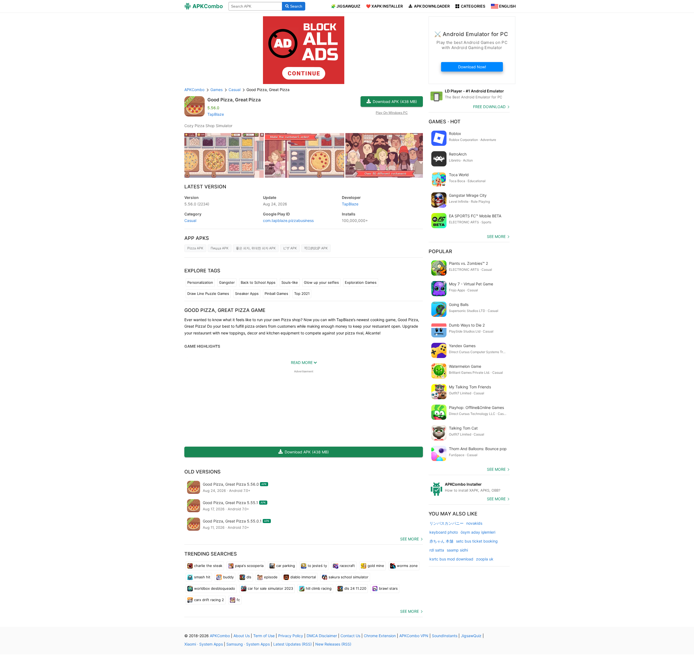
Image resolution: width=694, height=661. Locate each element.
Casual (190, 220)
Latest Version (205, 186)
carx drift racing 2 (209, 600)
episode (271, 577)
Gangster (227, 282)
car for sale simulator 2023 (270, 588)
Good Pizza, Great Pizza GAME (224, 310)
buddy (228, 577)
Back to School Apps (258, 282)
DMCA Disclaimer (322, 635)
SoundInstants (444, 635)
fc (238, 600)
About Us (241, 635)
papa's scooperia (249, 565)
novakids (474, 523)
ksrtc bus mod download (451, 559)
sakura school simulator (348, 577)
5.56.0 (196, 204)
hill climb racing (319, 588)
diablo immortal (303, 577)
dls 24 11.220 (355, 588)
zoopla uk (484, 559)
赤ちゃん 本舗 (441, 541)
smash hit (202, 577)
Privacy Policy (290, 635)
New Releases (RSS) (333, 644)
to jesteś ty (317, 565)
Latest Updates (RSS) (292, 644)
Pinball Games (276, 293)
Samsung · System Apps (248, 644)
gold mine (376, 565)
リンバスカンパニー (446, 523)
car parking (285, 565)
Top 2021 (302, 293)
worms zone (407, 565)
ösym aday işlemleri (478, 532)
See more (409, 539)
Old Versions (202, 472)
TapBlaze (215, 114)
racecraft (347, 565)
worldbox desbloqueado (214, 588)
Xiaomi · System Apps (203, 644)
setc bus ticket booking (477, 541)
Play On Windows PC (392, 113)
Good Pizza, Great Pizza (234, 99)
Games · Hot (445, 121)
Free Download (489, 106)
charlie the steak (208, 565)
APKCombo (194, 89)
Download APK (395, 101)
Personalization (200, 282)
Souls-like (289, 282)
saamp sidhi (457, 550)
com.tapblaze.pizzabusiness (288, 220)
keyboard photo (443, 532)
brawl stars (388, 588)
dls (248, 577)
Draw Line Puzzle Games (208, 293)
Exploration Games (361, 282)
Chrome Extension (380, 635)
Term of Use (264, 635)
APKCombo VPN (413, 635)
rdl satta (436, 550)
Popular (440, 251)
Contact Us (350, 635)
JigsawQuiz (471, 635)
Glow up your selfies (321, 282)
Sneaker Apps (247, 293)
